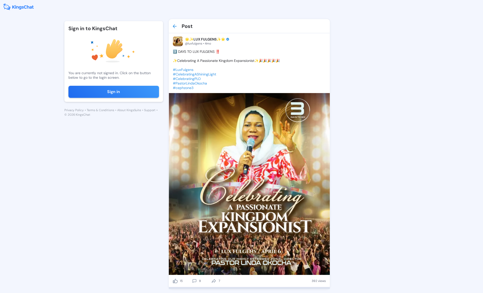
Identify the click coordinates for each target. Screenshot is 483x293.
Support (149, 110)
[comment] (194, 280)
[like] (175, 280)
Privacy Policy (74, 110)
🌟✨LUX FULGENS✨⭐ (205, 39)
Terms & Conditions (100, 110)
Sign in (113, 91)
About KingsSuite (129, 110)
